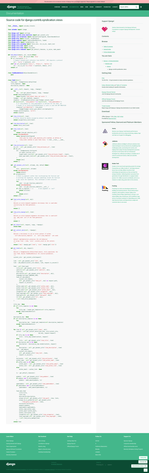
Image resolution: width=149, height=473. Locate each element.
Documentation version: (139, 466)
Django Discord (71, 443)
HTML (115, 116)
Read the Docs (112, 118)
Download (65, 7)
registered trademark (50, 469)
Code (86, 7)
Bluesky (97, 449)
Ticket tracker (106, 106)
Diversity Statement (11, 454)
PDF (118, 116)
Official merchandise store (131, 446)
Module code (108, 63)
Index (103, 85)
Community (98, 7)
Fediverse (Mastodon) (101, 446)
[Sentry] (105, 133)
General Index (107, 49)
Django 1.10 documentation (111, 61)
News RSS (98, 454)
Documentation (74, 7)
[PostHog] (105, 191)
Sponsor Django (128, 441)
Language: (143, 461)
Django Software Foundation (14, 449)
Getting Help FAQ (71, 441)
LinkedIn (97, 452)
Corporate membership (130, 443)
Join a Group (41, 441)
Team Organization (11, 446)
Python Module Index (109, 52)
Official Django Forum (108, 99)
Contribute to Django (43, 443)
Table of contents (108, 46)
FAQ (103, 78)
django (109, 66)
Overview (57, 7)
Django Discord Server (108, 92)
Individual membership (44, 452)
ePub (121, 116)
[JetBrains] (105, 147)
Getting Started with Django (13, 443)
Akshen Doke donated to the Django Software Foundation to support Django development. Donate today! (126, 29)
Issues (91, 7)
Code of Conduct (10, 452)
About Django (10, 441)
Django (11, 7)
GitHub (97, 441)
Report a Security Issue (44, 449)
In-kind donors (56, 464)
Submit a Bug (41, 446)
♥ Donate (114, 7)
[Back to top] (145, 470)
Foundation (107, 7)
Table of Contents (121, 85)
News (81, 7)
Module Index (110, 85)
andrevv (112, 464)
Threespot (100, 464)
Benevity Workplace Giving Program (133, 449)
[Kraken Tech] (105, 169)
